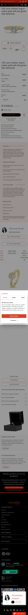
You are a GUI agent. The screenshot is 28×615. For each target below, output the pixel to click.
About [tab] (23, 297)
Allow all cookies (14, 316)
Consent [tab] (5, 297)
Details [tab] (14, 297)
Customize (13, 320)
